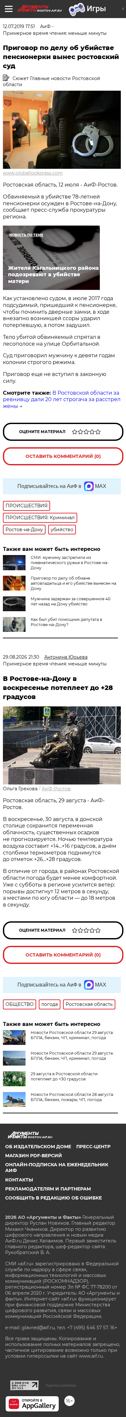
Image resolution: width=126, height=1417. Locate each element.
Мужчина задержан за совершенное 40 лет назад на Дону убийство (70, 601)
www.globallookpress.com (33, 173)
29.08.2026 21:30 (21, 657)
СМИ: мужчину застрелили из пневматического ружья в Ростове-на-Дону (70, 562)
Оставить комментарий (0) (63, 456)
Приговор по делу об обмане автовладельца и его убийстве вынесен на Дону (73, 583)
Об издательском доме (38, 1146)
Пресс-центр (93, 1146)
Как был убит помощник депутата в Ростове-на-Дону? (66, 622)
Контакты (19, 1180)
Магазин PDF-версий (33, 1156)
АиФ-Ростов (56, 789)
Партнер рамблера (61, 1385)
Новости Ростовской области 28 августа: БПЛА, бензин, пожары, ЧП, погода (72, 1097)
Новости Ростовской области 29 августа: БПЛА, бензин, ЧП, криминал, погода (72, 1035)
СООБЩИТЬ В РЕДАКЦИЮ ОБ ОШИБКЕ (53, 1198)
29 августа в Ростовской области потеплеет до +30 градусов (64, 1076)
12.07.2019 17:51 (19, 26)
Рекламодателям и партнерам (48, 1189)
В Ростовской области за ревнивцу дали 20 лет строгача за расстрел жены (62, 400)
